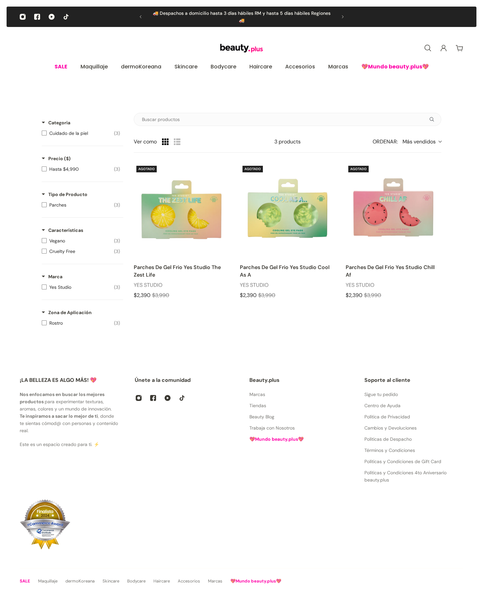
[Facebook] (37, 17)
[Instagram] (22, 17)
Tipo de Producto (67, 194)
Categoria (59, 123)
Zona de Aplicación (70, 312)
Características (65, 230)
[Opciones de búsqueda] (434, 119)
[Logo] (241, 48)
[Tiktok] (66, 17)
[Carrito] (459, 48)
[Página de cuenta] (443, 48)
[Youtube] (51, 17)
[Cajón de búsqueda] (428, 48)
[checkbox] (81, 133)
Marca (55, 277)
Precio (59, 158)
